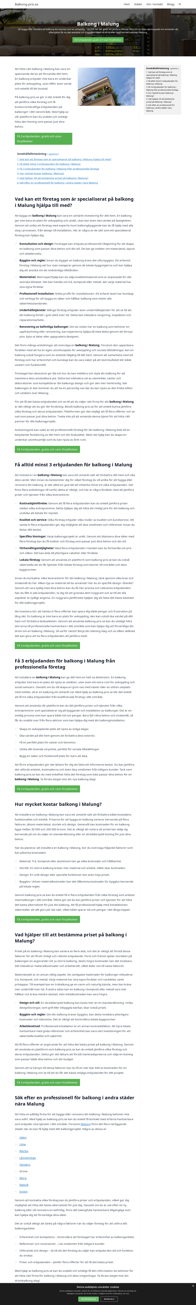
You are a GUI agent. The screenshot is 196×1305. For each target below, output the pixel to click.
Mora (23, 1178)
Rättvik (24, 1185)
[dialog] (98, 1294)
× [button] (193, 1286)
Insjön (23, 1191)
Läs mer (126, 1293)
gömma (53, 153)
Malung (86, 1124)
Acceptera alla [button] (88, 1299)
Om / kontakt (154, 4)
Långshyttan (27, 1158)
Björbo (23, 1151)
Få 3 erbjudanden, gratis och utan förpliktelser (98, 39)
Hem (127, 4)
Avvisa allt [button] (109, 1299)
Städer (138, 4)
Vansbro (24, 1164)
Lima (22, 1144)
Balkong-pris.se (26, 4)
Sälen (23, 1137)
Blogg (170, 4)
